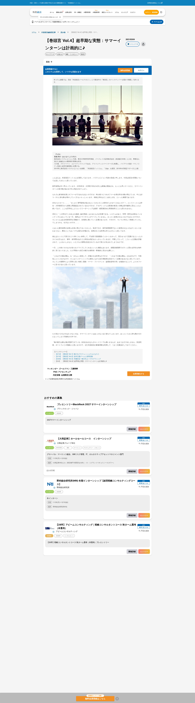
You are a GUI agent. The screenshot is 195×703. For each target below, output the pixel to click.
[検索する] (161, 12)
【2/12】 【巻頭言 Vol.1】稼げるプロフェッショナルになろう (77, 354)
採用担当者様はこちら (154, 3)
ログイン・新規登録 (151, 12)
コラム (34, 32)
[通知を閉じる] (60, 17)
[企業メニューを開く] (50, 406)
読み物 (63, 32)
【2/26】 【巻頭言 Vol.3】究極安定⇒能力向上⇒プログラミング (78, 359)
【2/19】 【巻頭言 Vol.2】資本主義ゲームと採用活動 (74, 356)
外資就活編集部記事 (48, 32)
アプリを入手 (158, 22)
